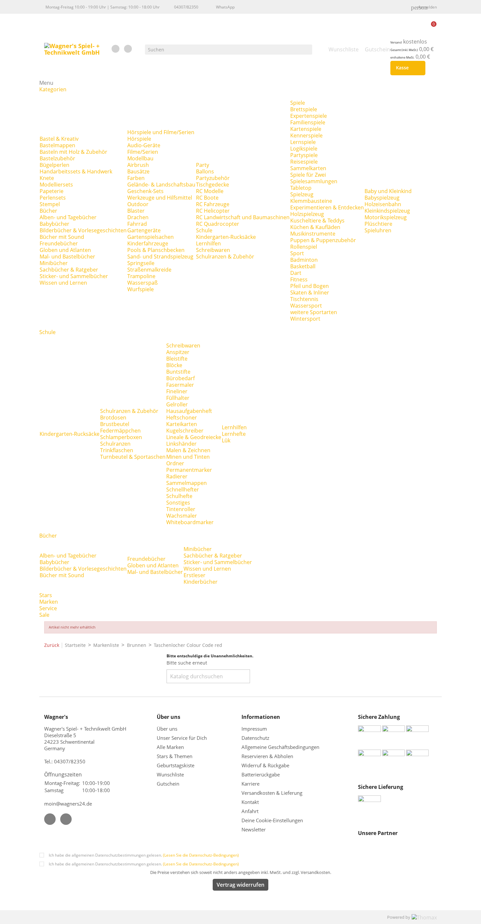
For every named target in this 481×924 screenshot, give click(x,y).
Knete (47, 178)
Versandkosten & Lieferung (271, 793)
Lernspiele (303, 142)
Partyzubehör (213, 178)
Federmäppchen (120, 430)
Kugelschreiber (185, 430)
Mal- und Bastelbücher (67, 256)
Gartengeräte (144, 230)
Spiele (297, 102)
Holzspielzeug (307, 214)
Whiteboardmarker (190, 522)
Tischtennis (304, 299)
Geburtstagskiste (175, 765)
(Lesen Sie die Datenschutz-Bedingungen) (201, 855)
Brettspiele (303, 109)
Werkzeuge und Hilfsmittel (159, 197)
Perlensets (53, 197)
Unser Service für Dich (182, 738)
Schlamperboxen (121, 437)
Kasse (406, 68)
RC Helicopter (213, 210)
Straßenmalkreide (149, 269)
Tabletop (301, 187)
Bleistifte (176, 358)
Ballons (205, 171)
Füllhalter (177, 397)
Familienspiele (307, 122)
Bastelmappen (57, 145)
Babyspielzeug (382, 197)
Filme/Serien (142, 151)
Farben (136, 178)
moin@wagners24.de (68, 803)
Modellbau (140, 158)
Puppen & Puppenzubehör (323, 240)
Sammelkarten (308, 168)
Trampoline (141, 276)
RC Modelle (209, 191)
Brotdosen (113, 417)
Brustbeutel (114, 424)
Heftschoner (181, 417)
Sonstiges (178, 502)
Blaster (136, 210)
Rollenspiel (303, 246)
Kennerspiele (306, 135)
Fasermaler (180, 384)
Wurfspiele (140, 289)
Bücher (48, 210)
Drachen (138, 217)
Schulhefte (179, 496)
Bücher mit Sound (62, 236)
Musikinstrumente (312, 233)
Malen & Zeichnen (188, 450)
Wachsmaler (181, 515)
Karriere (250, 783)
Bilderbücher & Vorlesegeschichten (83, 230)
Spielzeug (301, 194)
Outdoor (138, 204)
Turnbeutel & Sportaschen (133, 456)
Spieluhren (378, 230)
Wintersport (305, 318)
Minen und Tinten (188, 456)
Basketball (302, 266)
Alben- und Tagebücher (68, 217)
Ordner (175, 463)
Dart (295, 272)
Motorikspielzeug (386, 217)
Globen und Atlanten (65, 250)
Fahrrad (137, 223)
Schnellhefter (182, 489)
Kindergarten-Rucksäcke (226, 236)
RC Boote (207, 197)
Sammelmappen (186, 483)
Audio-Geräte (143, 145)
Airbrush (138, 165)
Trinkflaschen (116, 450)
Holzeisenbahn (383, 204)
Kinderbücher (201, 581)
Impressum (254, 728)
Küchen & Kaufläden (315, 227)
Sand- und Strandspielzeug (160, 256)
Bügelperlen (54, 165)
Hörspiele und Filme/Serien (160, 132)
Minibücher (54, 263)
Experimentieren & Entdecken (327, 207)
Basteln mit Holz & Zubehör (73, 151)
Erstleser (194, 575)
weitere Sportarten (313, 312)
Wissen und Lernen (63, 282)
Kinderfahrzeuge (147, 243)
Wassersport (306, 305)
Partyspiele (304, 155)
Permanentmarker (189, 469)
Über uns (168, 728)
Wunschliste (170, 774)
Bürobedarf (180, 378)
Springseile (140, 263)
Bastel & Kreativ (59, 138)
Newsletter (253, 829)
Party (202, 165)
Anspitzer (177, 352)
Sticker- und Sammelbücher (74, 276)
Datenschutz (255, 738)
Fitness (299, 279)
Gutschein (168, 783)
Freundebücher (59, 243)
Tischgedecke (212, 184)
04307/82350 (186, 7)
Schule (204, 230)
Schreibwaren (213, 250)
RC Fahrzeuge (212, 204)
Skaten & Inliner (309, 292)
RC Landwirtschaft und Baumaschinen (243, 217)
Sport (297, 253)
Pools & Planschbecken (156, 250)
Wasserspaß (142, 282)
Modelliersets (56, 184)
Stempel (50, 204)
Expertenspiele (308, 115)
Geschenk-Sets (145, 191)
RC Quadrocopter (217, 223)
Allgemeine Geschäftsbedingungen (280, 747)
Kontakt (250, 802)
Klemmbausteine (311, 200)
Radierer (176, 476)
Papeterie (51, 191)
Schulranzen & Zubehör (225, 256)
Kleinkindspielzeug (387, 210)
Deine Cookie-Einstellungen (272, 820)
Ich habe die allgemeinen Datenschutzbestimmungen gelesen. (144, 855)
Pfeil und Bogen (309, 286)
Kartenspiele (305, 129)
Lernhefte (234, 433)
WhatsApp (225, 7)
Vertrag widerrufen (240, 884)
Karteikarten (181, 424)
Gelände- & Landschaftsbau (161, 184)
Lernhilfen (208, 243)
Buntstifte (178, 371)
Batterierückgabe (260, 774)
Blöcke (174, 365)
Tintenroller (180, 509)
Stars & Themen (174, 756)
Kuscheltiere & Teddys (317, 220)
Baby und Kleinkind (388, 191)
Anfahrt (249, 811)
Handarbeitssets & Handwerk (76, 171)
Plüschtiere (378, 223)
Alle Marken (170, 747)
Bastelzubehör (57, 158)
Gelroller (177, 404)
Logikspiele (303, 148)
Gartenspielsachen (150, 236)
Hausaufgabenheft (189, 411)
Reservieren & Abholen (267, 756)
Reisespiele (304, 161)
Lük (226, 440)
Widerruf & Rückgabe (265, 765)
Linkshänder (181, 443)
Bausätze (138, 171)
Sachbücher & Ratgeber (69, 269)
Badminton (304, 259)
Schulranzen (115, 443)
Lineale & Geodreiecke (193, 437)
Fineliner (176, 391)
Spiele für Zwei (308, 174)
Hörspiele (139, 138)
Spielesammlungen (313, 181)
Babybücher (54, 223)
